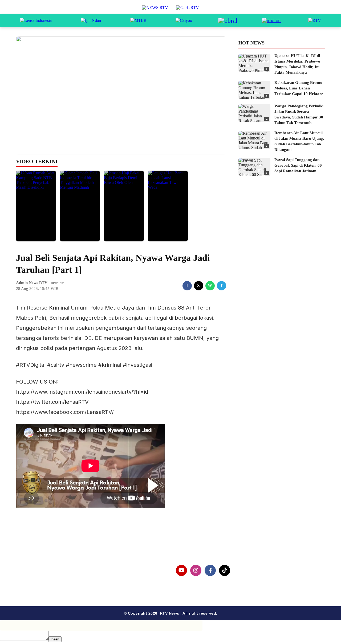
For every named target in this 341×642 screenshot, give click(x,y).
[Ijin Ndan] (91, 20)
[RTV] (314, 20)
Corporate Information (47, 567)
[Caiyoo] (184, 20)
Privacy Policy (39, 575)
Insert (55, 639)
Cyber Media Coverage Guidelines (60, 584)
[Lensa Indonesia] (36, 20)
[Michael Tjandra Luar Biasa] (138, 20)
